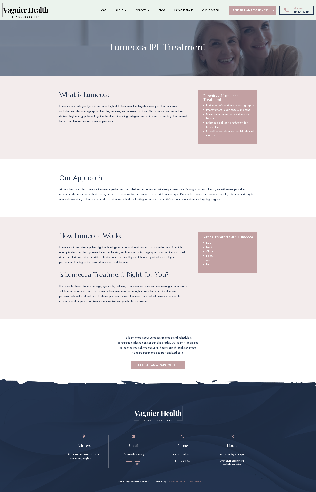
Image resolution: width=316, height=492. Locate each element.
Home (103, 10)
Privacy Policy (195, 481)
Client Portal (210, 10)
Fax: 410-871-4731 (183, 460)
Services (141, 10)
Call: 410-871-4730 (182, 454)
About (120, 10)
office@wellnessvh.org (133, 454)
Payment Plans (183, 10)
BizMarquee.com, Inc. (177, 481)
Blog (162, 10)
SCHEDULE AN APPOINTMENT (251, 10)
